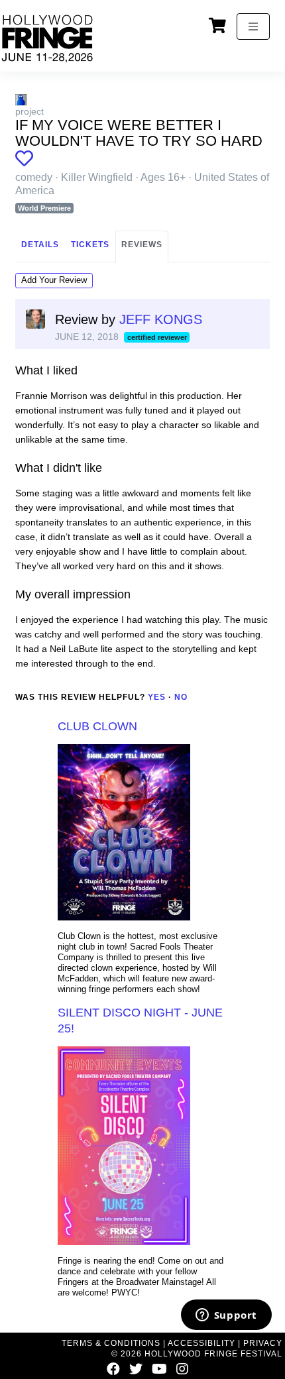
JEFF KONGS (160, 319)
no (181, 697)
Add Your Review (54, 280)
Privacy (262, 1343)
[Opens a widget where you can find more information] (226, 1316)
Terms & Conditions (111, 1343)
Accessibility (201, 1343)
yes (157, 697)
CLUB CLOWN (97, 726)
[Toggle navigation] (253, 26)
